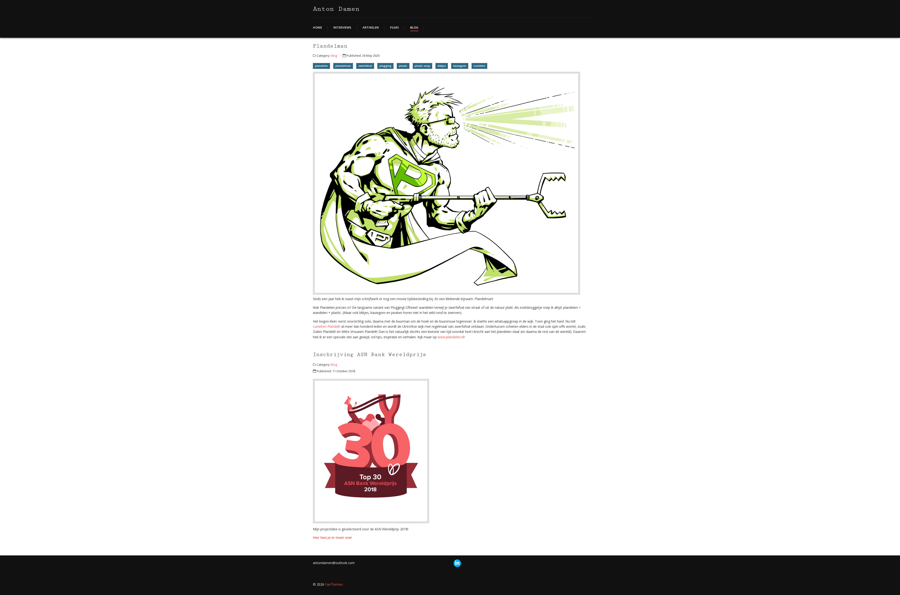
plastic (403, 65)
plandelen (321, 65)
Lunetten (479, 65)
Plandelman (330, 46)
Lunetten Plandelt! (326, 326)
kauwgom (459, 65)
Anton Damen (336, 9)
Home (317, 27)
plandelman (343, 65)
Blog (414, 27)
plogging (385, 65)
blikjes (442, 65)
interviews (342, 27)
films (394, 27)
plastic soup (422, 65)
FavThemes (334, 584)
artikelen (371, 27)
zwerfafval (365, 65)
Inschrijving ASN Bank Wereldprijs (369, 354)
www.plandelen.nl (451, 337)
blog (334, 55)
